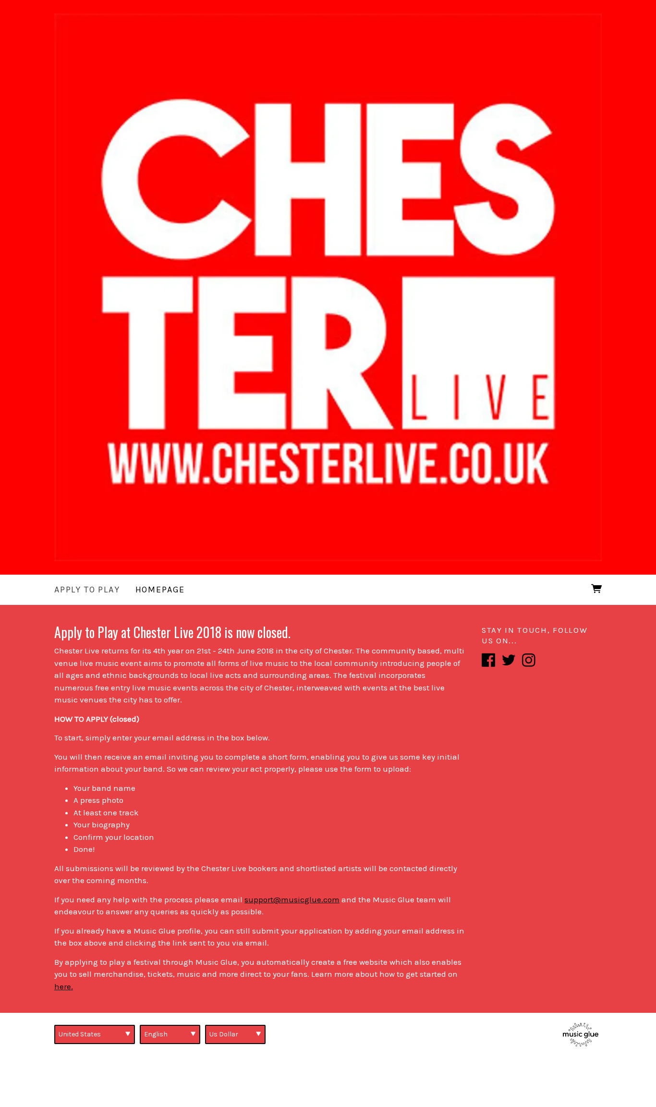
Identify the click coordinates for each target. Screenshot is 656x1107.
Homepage (160, 589)
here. (63, 986)
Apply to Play (87, 589)
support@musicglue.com (292, 899)
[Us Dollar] (235, 1034)
